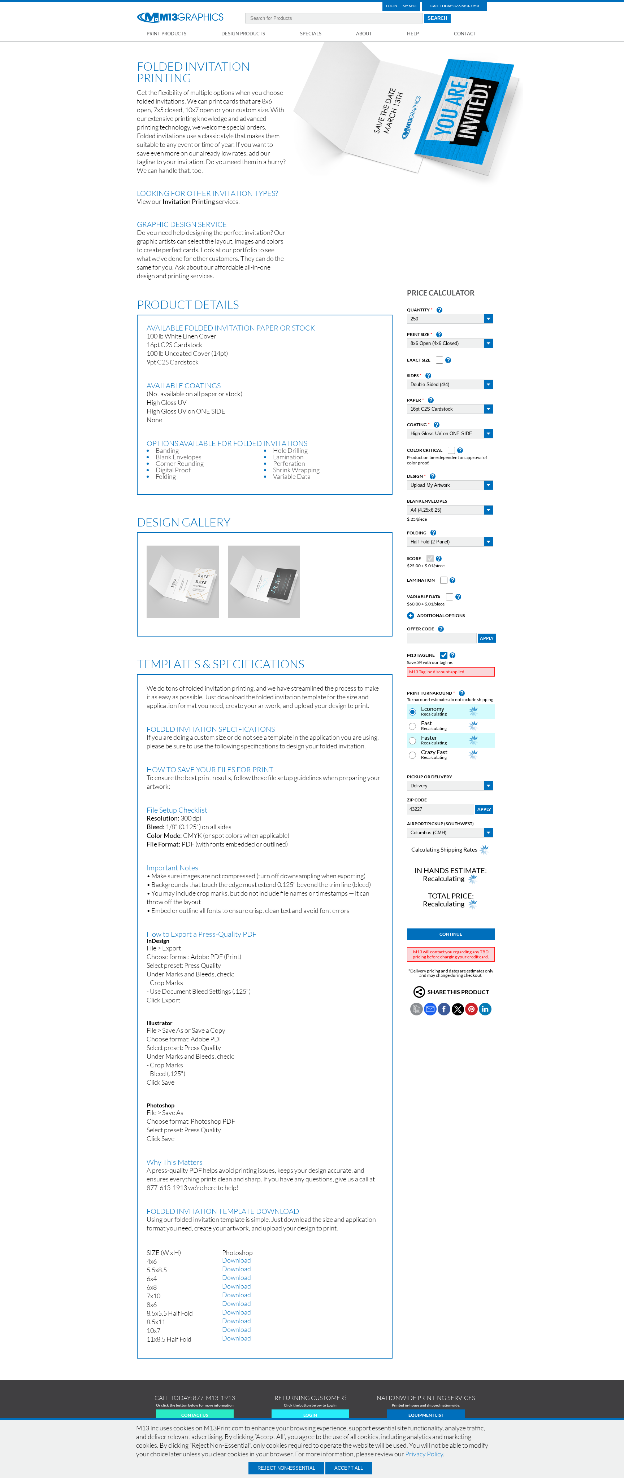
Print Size (418, 334)
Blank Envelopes (427, 501)
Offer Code (420, 629)
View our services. (188, 201)
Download (236, 1260)
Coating (417, 425)
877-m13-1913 (214, 1398)
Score (414, 558)
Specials (310, 33)
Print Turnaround (429, 693)
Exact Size (418, 360)
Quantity (418, 310)
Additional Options (441, 615)
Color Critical (424, 450)
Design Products (243, 33)
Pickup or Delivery (429, 777)
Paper (414, 400)
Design (415, 476)
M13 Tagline (421, 655)
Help (413, 33)
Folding (416, 533)
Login (391, 6)
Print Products (166, 33)
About (364, 33)
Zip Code (417, 800)
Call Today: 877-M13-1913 (454, 6)
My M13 (409, 6)
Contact (465, 33)
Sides (413, 375)
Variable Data (424, 597)
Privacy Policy (424, 1454)
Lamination (421, 580)
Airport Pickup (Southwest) (440, 824)
